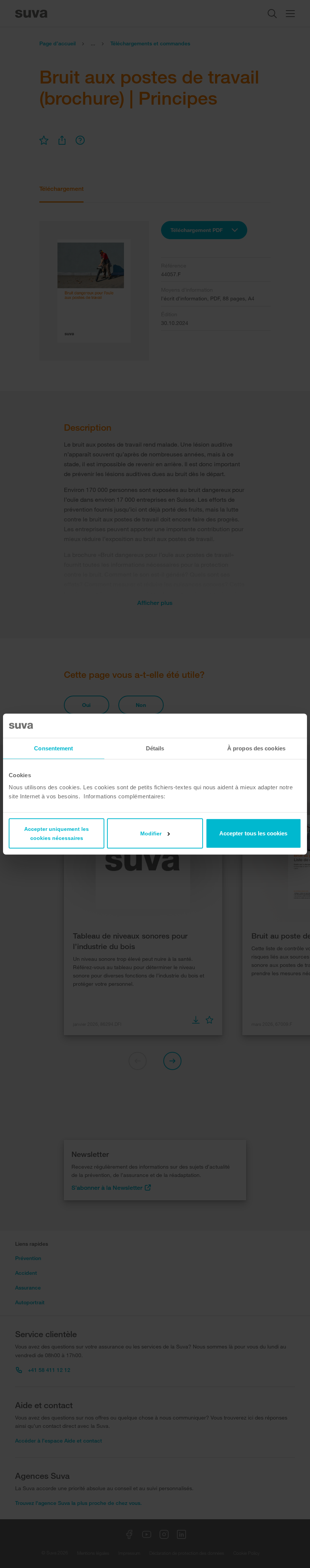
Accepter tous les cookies (253, 833)
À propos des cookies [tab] (256, 748)
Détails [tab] (155, 748)
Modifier (150, 833)
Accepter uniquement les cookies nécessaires (56, 833)
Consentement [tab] (53, 748)
